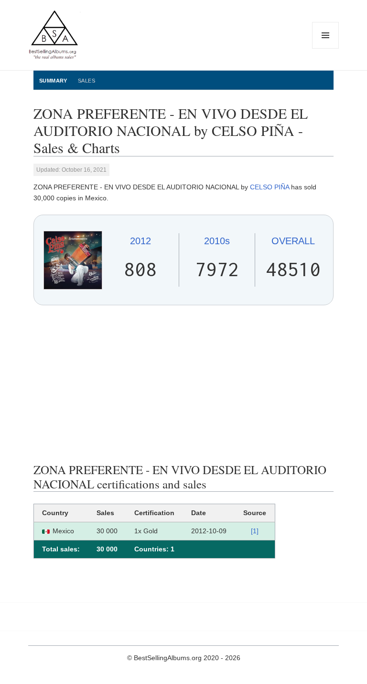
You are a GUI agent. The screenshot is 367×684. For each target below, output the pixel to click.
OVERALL (293, 241)
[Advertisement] (183, 384)
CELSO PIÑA (269, 187)
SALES (86, 80)
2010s (217, 241)
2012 (140, 241)
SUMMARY (53, 80)
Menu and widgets (326, 48)
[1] (255, 531)
